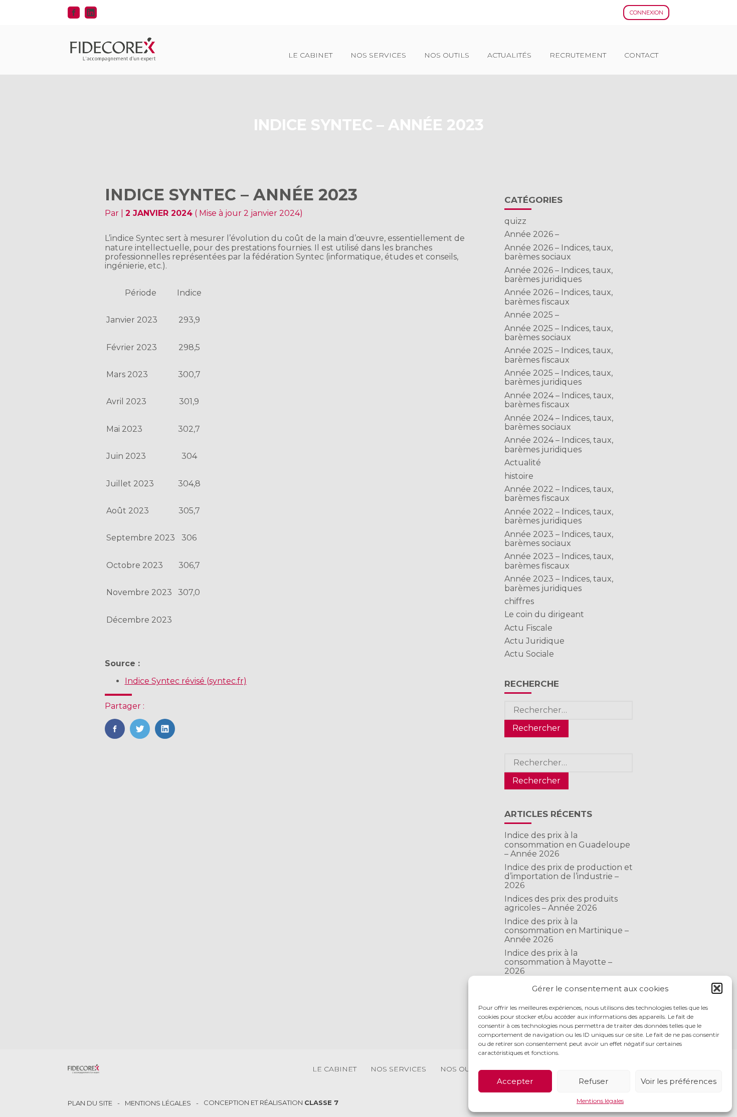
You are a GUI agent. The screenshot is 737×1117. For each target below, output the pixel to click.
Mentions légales (600, 1100)
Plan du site (90, 1103)
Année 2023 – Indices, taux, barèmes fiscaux (558, 560)
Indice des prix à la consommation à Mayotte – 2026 (558, 962)
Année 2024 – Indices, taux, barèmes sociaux (558, 422)
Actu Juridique (534, 641)
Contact (641, 55)
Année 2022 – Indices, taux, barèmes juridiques (558, 516)
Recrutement (577, 55)
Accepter (515, 1081)
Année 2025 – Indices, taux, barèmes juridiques (558, 377)
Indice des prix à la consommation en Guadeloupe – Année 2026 (567, 844)
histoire (518, 476)
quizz (515, 221)
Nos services (378, 55)
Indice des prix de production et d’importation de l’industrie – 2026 (568, 877)
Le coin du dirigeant (544, 614)
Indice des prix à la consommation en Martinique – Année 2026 (566, 931)
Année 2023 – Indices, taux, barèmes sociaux (558, 538)
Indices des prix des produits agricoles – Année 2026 (561, 903)
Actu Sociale (529, 654)
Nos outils (446, 55)
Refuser (593, 1081)
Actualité (522, 462)
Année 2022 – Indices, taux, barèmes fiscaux (558, 493)
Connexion (646, 12)
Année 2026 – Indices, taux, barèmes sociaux (558, 252)
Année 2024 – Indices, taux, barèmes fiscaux (558, 400)
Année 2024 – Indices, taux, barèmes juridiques (558, 444)
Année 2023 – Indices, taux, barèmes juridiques (558, 583)
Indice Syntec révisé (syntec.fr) (186, 681)
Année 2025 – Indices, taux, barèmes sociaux (558, 333)
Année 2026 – (531, 234)
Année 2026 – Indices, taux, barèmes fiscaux (558, 297)
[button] (717, 988)
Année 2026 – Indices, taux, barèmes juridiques (558, 274)
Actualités (509, 55)
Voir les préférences (678, 1081)
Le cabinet (310, 55)
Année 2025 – (531, 315)
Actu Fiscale (528, 628)
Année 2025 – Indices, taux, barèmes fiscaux (558, 355)
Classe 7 (321, 1102)
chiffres (519, 601)
